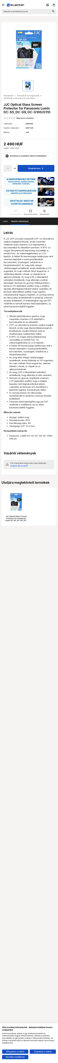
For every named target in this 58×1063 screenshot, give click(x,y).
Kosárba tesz (36, 168)
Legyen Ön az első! (19, 466)
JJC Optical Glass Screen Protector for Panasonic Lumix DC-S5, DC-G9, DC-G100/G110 (16, 519)
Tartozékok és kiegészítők (28, 96)
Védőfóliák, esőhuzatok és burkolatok (19, 98)
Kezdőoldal (8, 96)
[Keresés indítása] (53, 11)
